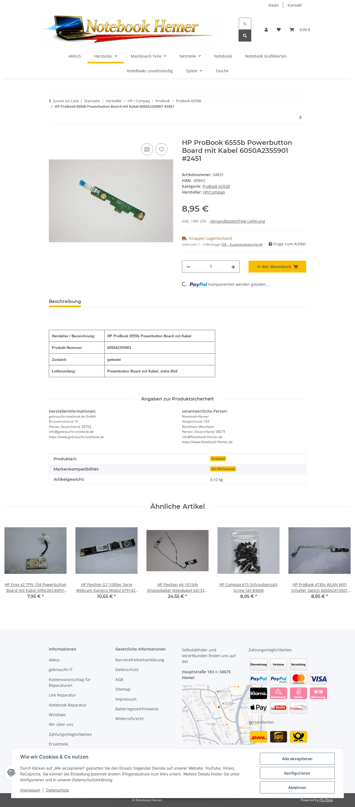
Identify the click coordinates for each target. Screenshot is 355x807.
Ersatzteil (218, 459)
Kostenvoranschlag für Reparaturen (70, 682)
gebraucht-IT (61, 669)
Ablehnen (297, 787)
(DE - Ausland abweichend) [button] (242, 244)
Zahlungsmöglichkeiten (70, 734)
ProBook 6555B (216, 186)
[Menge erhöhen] (233, 266)
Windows (57, 714)
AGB (119, 679)
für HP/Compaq (223, 469)
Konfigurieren (297, 773)
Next (341, 563)
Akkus (54, 659)
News (273, 5)
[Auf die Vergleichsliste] (147, 149)
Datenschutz (57, 790)
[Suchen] (245, 36)
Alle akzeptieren (297, 758)
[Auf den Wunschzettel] (161, 149)
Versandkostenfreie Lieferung (237, 221)
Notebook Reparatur (68, 705)
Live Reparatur (62, 695)
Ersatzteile (58, 744)
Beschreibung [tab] (65, 301)
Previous (13, 563)
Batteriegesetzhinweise (137, 708)
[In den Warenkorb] (53, 136)
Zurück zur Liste (66, 100)
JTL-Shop (326, 800)
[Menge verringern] (188, 266)
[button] (266, 29)
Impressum (30, 790)
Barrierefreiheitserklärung (139, 659)
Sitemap (123, 689)
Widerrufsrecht (129, 718)
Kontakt (295, 5)
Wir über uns (61, 724)
